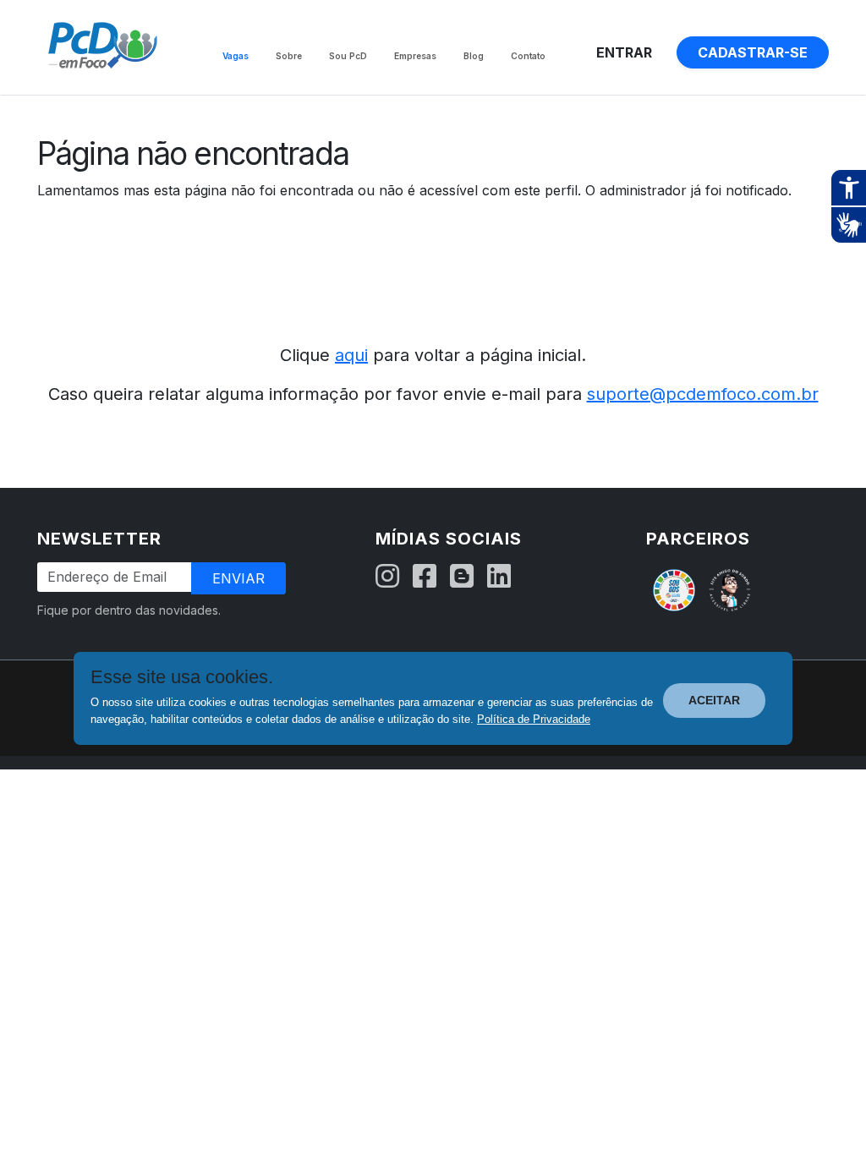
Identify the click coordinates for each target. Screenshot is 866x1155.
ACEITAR (714, 700)
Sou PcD (348, 56)
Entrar (624, 52)
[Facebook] (424, 576)
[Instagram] (387, 576)
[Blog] (462, 576)
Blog (473, 56)
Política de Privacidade (533, 719)
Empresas (415, 56)
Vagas (235, 56)
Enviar (238, 578)
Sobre (289, 56)
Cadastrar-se (753, 52)
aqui (351, 355)
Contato (528, 56)
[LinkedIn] (499, 576)
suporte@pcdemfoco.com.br (703, 394)
